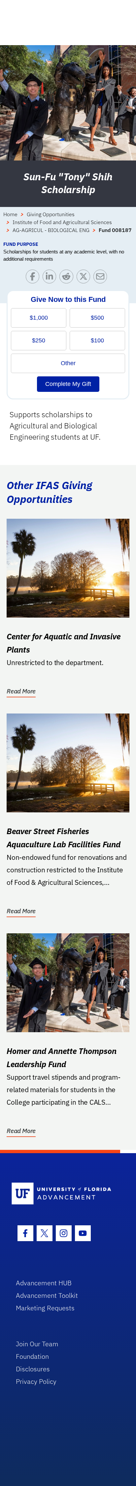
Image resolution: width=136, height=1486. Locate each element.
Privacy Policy (36, 1381)
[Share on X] (85, 278)
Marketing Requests (45, 1307)
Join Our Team (37, 1343)
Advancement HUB (44, 1282)
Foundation (32, 1356)
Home (10, 214)
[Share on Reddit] (67, 278)
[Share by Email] (101, 278)
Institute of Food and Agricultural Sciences (62, 222)
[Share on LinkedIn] (51, 278)
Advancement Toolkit (47, 1295)
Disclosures (33, 1368)
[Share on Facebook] (34, 278)
